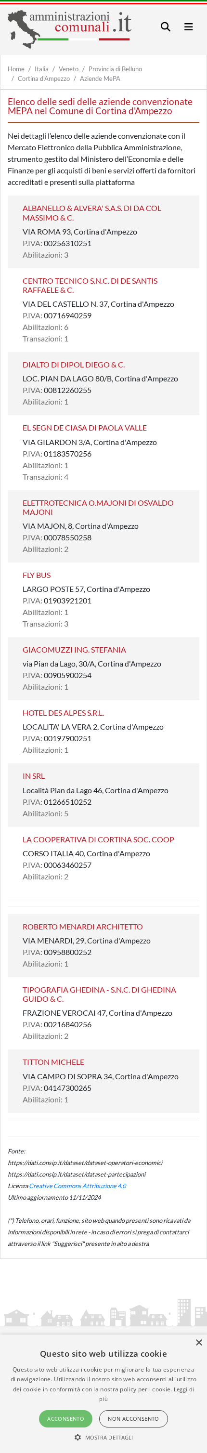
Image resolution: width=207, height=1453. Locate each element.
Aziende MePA (100, 78)
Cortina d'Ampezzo (44, 78)
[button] (103, 1437)
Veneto (68, 69)
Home (16, 69)
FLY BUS (37, 574)
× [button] (198, 1343)
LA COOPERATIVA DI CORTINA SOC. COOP (98, 839)
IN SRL (34, 775)
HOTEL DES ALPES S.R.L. (63, 712)
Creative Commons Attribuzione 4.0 (77, 1186)
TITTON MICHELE (53, 1061)
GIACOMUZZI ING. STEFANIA (74, 649)
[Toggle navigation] (166, 26)
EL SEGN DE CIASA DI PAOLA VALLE (85, 427)
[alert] (103, 1394)
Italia (42, 69)
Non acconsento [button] (133, 1418)
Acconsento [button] (65, 1418)
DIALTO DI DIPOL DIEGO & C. (74, 364)
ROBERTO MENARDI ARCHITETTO (83, 926)
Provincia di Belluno (115, 69)
